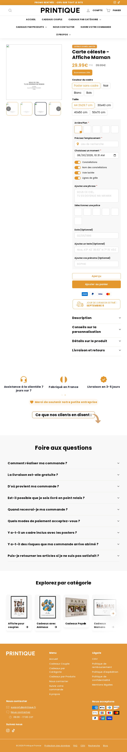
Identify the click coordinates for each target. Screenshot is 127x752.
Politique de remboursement (102, 665)
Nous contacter (63, 27)
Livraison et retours (88, 350)
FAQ (75, 745)
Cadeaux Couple (52, 19)
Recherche (94, 745)
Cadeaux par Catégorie (83, 19)
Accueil (31, 19)
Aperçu (96, 276)
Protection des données (57, 745)
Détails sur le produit (89, 341)
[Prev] (8, 108)
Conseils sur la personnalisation (86, 329)
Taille (75, 99)
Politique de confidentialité (101, 678)
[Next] (58, 108)
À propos (62, 34)
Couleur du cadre (82, 79)
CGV (95, 659)
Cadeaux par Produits (30, 27)
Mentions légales (102, 684)
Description (82, 318)
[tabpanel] (24, 384)
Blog (105, 745)
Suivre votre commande (96, 27)
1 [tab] (62, 395)
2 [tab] (65, 395)
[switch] (77, 162)
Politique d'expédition (105, 671)
